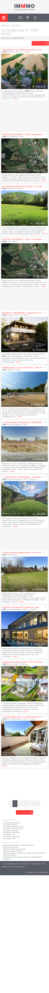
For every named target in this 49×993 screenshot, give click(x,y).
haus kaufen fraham (10, 847)
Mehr (16, 99)
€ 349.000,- (40, 589)
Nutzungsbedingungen (11, 864)
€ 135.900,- (40, 170)
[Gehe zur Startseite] (24, 10)
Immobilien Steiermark (11, 833)
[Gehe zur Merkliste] (27, 18)
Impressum (36, 864)
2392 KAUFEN (16, 25)
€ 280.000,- (40, 459)
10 (34, 803)
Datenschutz (26, 864)
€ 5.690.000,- (39, 644)
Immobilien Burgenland (11, 823)
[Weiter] (38, 803)
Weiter (46, 155)
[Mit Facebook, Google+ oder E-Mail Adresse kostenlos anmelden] (35, 18)
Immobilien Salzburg (10, 831)
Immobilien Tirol (9, 835)
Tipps (44, 864)
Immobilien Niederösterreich (13, 827)
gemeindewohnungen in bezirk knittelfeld (18, 845)
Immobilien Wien (9, 838)
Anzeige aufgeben (18, 867)
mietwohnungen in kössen (12, 851)
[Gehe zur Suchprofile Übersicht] (20, 18)
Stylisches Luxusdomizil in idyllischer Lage (20, 607)
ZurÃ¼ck (3, 155)
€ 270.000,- (40, 349)
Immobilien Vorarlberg (11, 836)
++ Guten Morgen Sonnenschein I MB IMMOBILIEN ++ (25, 422)
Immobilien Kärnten (10, 825)
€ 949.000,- (40, 698)
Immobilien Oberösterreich (13, 829)
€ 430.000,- (40, 86)
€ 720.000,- (40, 513)
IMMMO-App (6, 867)
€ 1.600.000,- (39, 404)
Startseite (5, 25)
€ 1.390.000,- (39, 223)
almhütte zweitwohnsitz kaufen (14, 849)
